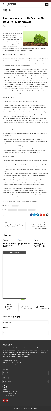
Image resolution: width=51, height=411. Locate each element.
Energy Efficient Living (22, 209)
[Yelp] (4, 400)
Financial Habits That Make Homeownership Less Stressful (9, 245)
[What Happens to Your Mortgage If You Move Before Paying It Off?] (36, 240)
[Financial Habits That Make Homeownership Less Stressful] (5, 240)
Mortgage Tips (15, 205)
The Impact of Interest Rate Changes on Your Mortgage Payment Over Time (39, 226)
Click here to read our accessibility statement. (16, 356)
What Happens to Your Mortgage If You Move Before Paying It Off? (39, 245)
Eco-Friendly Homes (12, 209)
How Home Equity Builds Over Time (24, 244)
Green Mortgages (31, 209)
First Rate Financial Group (8, 5)
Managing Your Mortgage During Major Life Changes (13, 225)
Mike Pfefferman (9, 3)
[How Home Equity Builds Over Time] (20, 240)
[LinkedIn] (7, 400)
